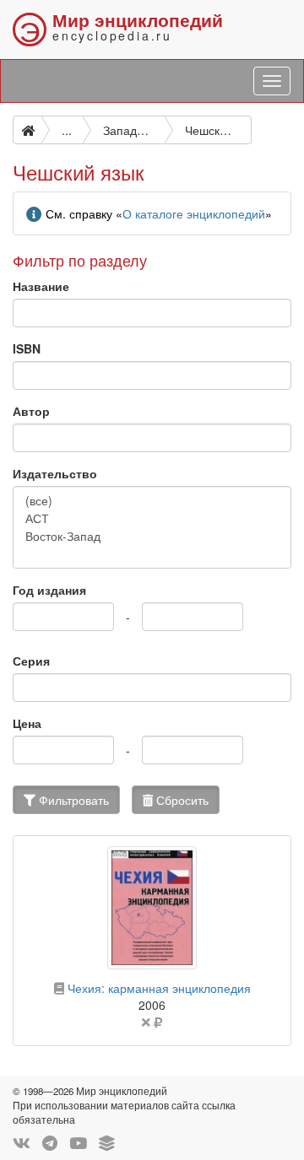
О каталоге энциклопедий (193, 213)
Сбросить (181, 799)
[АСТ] (152, 518)
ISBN (27, 348)
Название (41, 286)
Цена (27, 723)
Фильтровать (72, 799)
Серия (31, 660)
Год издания (49, 589)
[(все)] (152, 501)
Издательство (55, 473)
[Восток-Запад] (152, 536)
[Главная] (27, 130)
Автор (31, 410)
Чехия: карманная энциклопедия (159, 987)
